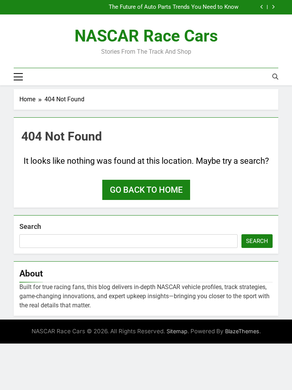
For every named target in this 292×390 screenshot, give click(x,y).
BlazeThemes (242, 331)
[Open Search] (275, 77)
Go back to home (146, 190)
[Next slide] (273, 7)
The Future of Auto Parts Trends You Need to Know (173, 7)
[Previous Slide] (262, 7)
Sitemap (177, 331)
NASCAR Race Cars (146, 35)
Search (30, 226)
